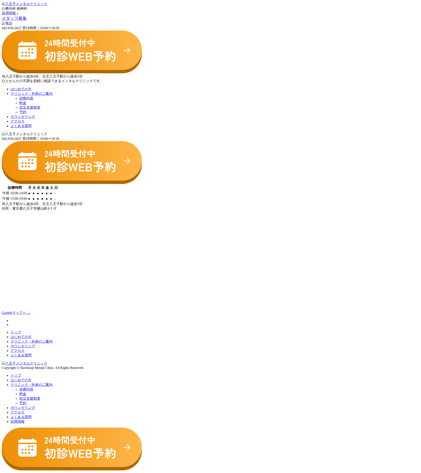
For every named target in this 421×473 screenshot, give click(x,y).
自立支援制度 (29, 107)
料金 (22, 103)
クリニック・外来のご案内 (32, 93)
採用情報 (18, 421)
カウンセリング (23, 117)
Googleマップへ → (16, 313)
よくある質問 (21, 126)
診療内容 (26, 98)
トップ (16, 332)
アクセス (18, 121)
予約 (22, 112)
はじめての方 (21, 89)
